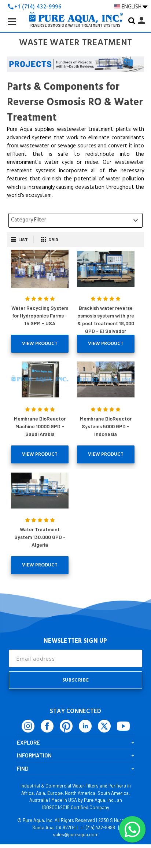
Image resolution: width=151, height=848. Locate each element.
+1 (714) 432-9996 (98, 827)
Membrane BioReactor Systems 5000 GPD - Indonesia (106, 426)
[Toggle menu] (17, 27)
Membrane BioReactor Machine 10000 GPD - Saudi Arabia (40, 426)
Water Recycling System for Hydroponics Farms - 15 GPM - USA (39, 315)
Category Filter (75, 220)
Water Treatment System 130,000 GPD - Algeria (40, 537)
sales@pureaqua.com (76, 834)
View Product (40, 343)
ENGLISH (132, 6)
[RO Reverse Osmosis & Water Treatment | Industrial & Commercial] (75, 6)
